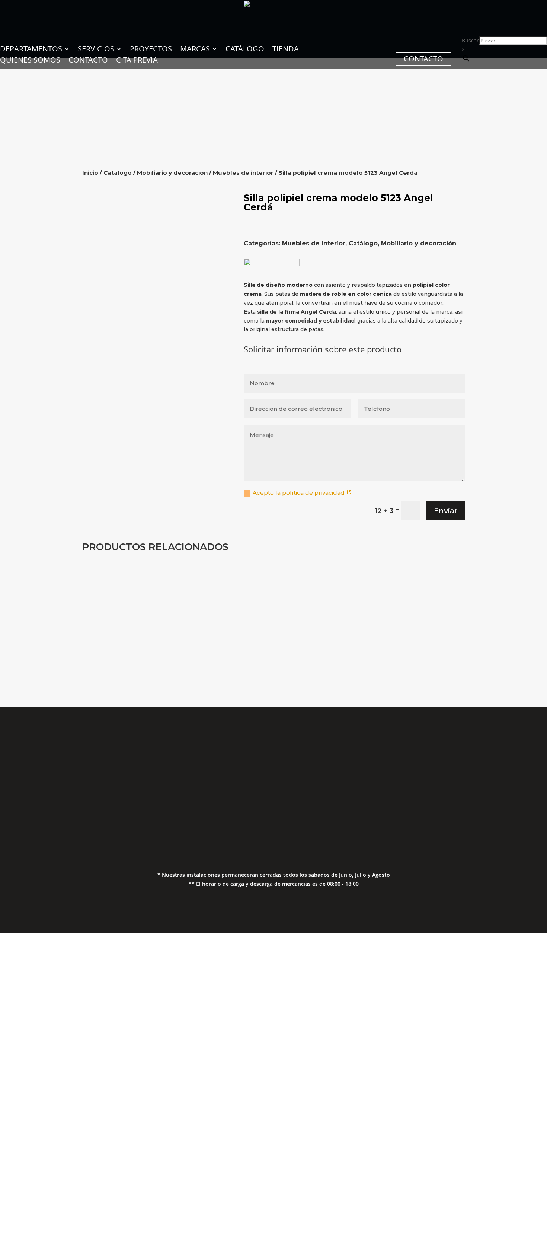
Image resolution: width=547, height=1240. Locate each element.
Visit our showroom (102, 1161)
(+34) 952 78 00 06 (208, 772)
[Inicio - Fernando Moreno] (289, 5)
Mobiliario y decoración (172, 172)
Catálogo (117, 172)
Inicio (90, 172)
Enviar (445, 510)
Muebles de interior (243, 172)
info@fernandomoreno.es (209, 803)
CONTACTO (423, 59)
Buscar (470, 40)
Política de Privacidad (468, 787)
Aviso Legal (468, 772)
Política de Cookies (468, 802)
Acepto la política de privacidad (299, 492)
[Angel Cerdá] (272, 263)
